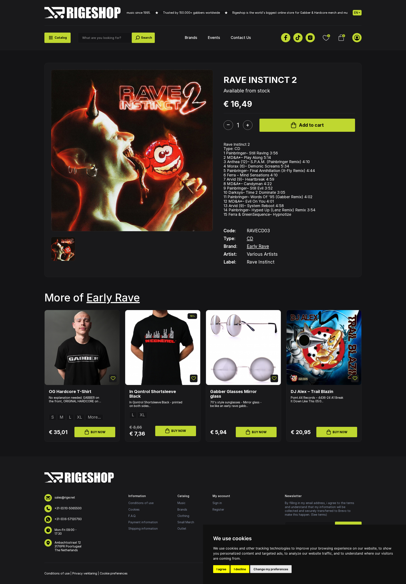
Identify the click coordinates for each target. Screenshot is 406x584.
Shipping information (143, 528)
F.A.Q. (132, 516)
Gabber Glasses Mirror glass (233, 393)
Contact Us (241, 37)
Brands (191, 37)
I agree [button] (221, 569)
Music (181, 503)
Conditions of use (141, 503)
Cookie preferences (114, 573)
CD (250, 238)
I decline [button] (240, 569)
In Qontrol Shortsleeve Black (152, 393)
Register (218, 509)
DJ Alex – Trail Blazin (312, 391)
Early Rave (258, 246)
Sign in (217, 503)
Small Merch (185, 522)
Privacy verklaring (84, 573)
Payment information (143, 522)
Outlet (181, 528)
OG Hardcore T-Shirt (70, 391)
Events (214, 37)
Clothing (183, 516)
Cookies (134, 509)
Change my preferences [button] (271, 569)
